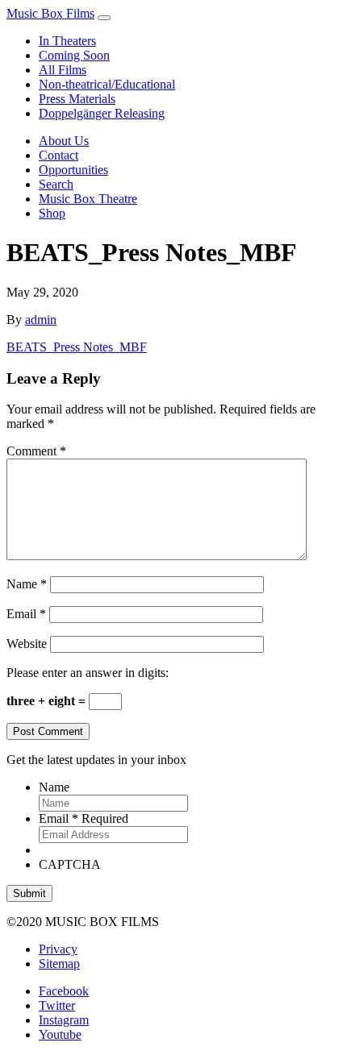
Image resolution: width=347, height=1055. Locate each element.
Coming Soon (74, 55)
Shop (52, 213)
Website (26, 643)
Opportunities (73, 170)
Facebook (64, 991)
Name (26, 584)
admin (40, 319)
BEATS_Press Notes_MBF (76, 347)
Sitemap (59, 963)
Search (56, 184)
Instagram (64, 1020)
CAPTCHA (70, 864)
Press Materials (77, 99)
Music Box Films (50, 13)
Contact (58, 155)
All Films (62, 70)
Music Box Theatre (88, 199)
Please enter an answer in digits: (87, 672)
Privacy (58, 949)
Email (26, 614)
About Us (64, 140)
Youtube (60, 1034)
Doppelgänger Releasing (102, 113)
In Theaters (67, 41)
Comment (36, 451)
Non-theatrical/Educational (107, 84)
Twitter (57, 1005)
